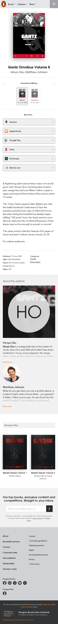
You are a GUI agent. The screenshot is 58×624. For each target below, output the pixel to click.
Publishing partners (36, 545)
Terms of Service (26, 607)
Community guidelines (38, 540)
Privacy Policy (47, 604)
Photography (35, 262)
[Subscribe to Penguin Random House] (49, 508)
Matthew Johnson (36, 72)
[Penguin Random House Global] (10, 613)
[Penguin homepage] (3, 4)
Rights (31, 550)
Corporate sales (10, 552)
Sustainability (8, 563)
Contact (6, 547)
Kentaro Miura (15, 475)
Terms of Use (37, 518)
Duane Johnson (45, 477)
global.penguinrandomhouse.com (18, 619)
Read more (7, 362)
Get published (9, 558)
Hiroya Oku (17, 72)
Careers (32, 536)
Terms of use (34, 564)
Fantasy (33, 258)
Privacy (31, 559)
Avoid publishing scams (38, 554)
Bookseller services (11, 541)
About (5, 536)
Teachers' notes (10, 569)
